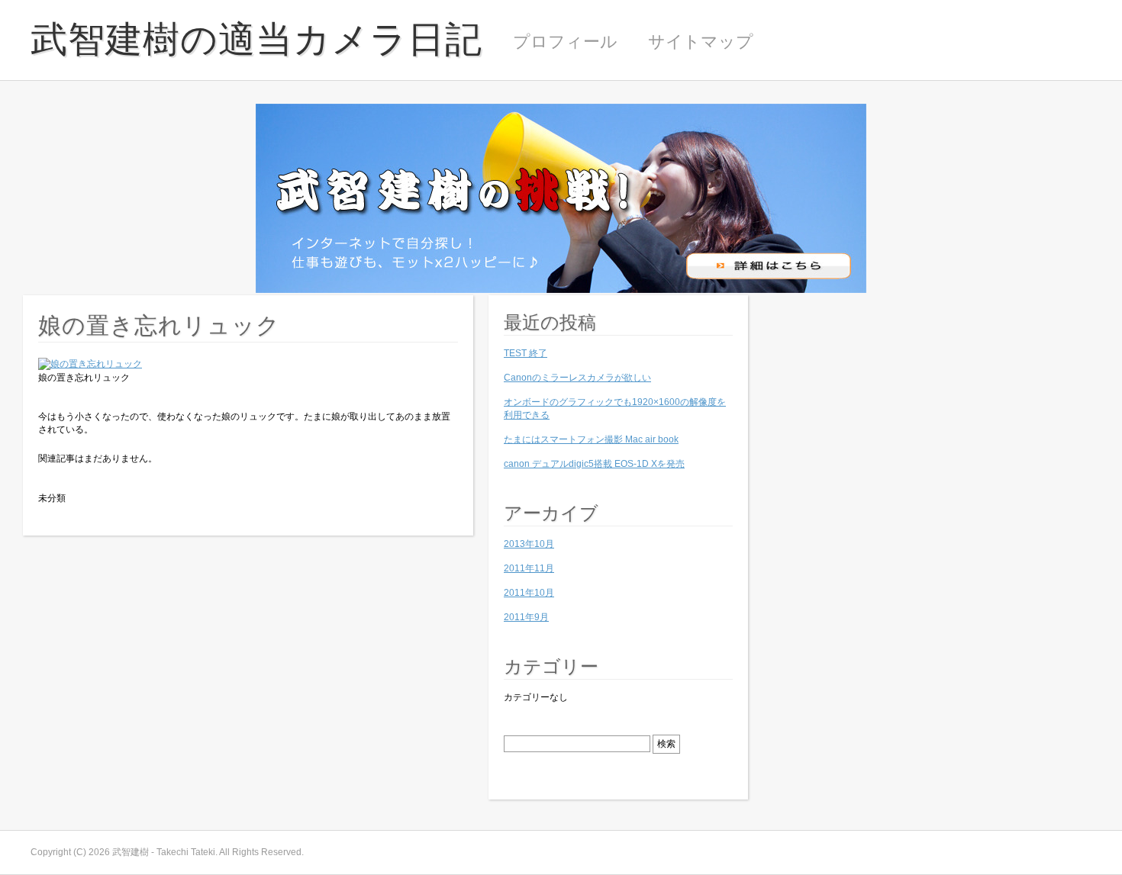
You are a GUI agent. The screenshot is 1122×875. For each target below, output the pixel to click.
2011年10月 (529, 592)
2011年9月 (526, 617)
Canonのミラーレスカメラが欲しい (577, 377)
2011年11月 (529, 568)
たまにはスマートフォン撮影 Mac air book (591, 439)
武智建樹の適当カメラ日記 (256, 39)
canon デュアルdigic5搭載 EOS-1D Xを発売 (594, 463)
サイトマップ (700, 41)
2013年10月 (529, 544)
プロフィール (565, 41)
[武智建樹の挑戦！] (561, 290)
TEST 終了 (525, 353)
